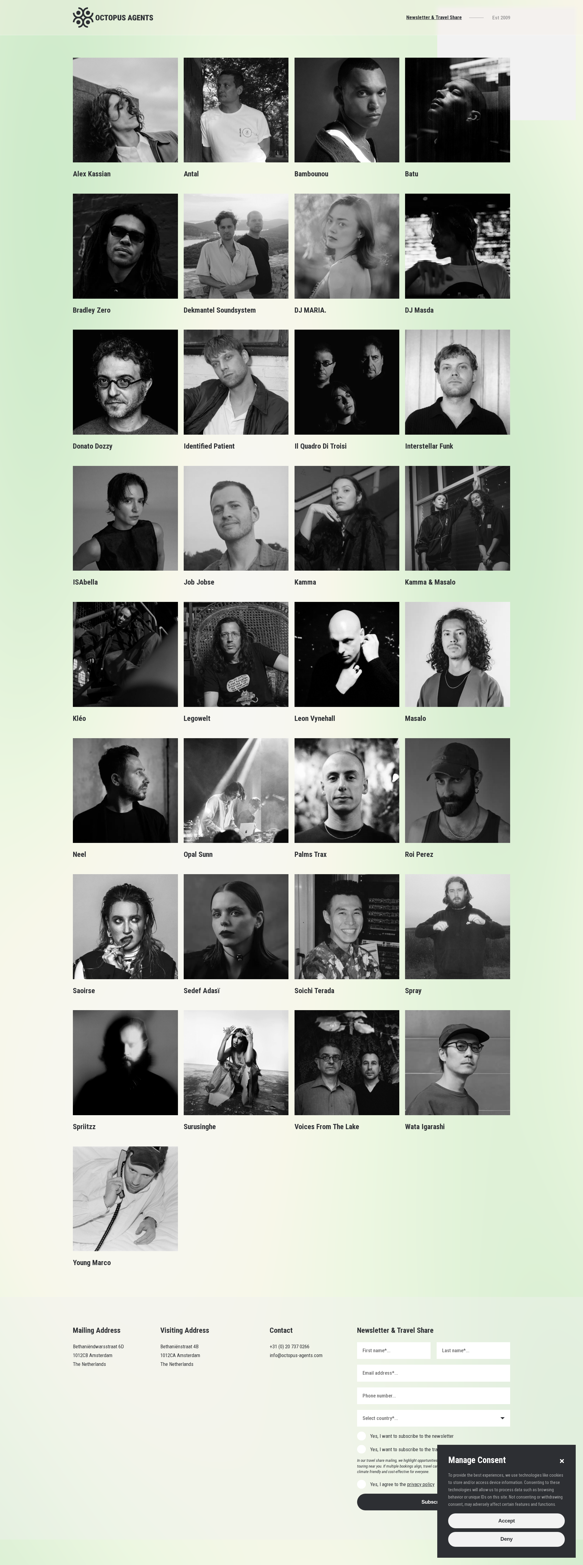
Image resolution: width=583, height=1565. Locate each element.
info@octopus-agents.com (296, 1355)
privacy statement (193, 1552)
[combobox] (433, 1418)
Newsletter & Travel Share (434, 17)
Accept (506, 1521)
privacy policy (421, 1484)
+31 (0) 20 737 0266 (290, 1346)
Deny (506, 1539)
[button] (562, 1461)
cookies (162, 1552)
